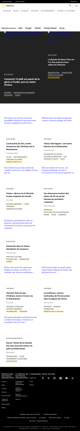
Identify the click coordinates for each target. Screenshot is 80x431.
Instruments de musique (24, 92)
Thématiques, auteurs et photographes (20, 383)
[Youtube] (67, 379)
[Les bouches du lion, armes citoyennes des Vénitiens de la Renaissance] (21, 126)
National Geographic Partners (19, 389)
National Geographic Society (21, 395)
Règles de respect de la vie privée (30, 414)
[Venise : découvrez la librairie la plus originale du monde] (21, 176)
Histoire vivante (51, 159)
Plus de (62, 28)
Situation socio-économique (56, 212)
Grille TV (18, 399)
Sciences (35, 10)
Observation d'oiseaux (54, 311)
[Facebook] (43, 379)
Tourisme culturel (50, 28)
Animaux (25, 10)
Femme (46, 214)
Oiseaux (57, 306)
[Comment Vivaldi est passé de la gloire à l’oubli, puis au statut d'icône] (24, 51)
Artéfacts (48, 209)
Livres (26, 204)
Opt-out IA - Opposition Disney (38, 421)
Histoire (7, 10)
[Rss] (73, 379)
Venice (17, 95)
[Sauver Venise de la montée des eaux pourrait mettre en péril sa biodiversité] (21, 325)
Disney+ (74, 1)
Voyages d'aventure (14, 306)
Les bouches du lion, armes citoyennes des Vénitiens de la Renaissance (20, 146)
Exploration (11, 259)
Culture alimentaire (53, 156)
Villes (8, 157)
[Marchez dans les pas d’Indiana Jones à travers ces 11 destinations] (21, 276)
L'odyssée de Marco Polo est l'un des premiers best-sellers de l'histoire (61, 62)
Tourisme (10, 206)
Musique (7, 92)
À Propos (66, 417)
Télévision (20, 1)
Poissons (48, 306)
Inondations (11, 361)
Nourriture (24, 259)
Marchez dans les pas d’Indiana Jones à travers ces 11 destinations (19, 296)
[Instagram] (55, 379)
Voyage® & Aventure (66, 10)
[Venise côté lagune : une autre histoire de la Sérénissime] (59, 126)
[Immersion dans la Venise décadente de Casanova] (21, 229)
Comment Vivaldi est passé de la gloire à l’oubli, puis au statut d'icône (22, 82)
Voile (62, 159)
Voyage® (29, 28)
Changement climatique (16, 358)
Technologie (11, 356)
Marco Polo (67, 72)
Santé (16, 10)
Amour (9, 261)
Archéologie (11, 311)
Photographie (6, 404)
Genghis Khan (54, 72)
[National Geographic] (3, 5)
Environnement (48, 10)
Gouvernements (20, 157)
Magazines (7, 1)
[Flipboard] (61, 379)
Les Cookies (42, 417)
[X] (49, 379)
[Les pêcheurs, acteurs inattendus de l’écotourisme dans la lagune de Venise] (59, 276)
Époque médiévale (14, 162)
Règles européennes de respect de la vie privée (21, 417)
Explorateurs (54, 77)
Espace (4, 407)
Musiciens (8, 95)
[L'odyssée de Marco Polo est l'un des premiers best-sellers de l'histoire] (62, 41)
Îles (65, 156)
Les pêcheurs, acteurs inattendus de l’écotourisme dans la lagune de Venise (57, 296)
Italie (20, 28)
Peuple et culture (55, 75)
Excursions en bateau (53, 154)
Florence (62, 214)
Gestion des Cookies (55, 417)
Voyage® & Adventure (5, 399)
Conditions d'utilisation (50, 414)
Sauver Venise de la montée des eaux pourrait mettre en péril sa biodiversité (19, 346)
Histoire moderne (14, 204)
